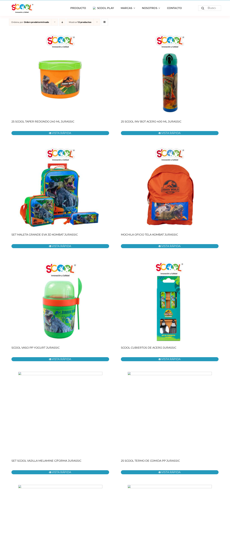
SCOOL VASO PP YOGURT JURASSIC (35, 347)
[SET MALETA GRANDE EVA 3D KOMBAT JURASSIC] (60, 188)
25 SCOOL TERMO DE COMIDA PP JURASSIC (150, 460)
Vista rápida (61, 133)
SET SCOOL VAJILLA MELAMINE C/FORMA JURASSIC (46, 460)
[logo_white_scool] (21, 4)
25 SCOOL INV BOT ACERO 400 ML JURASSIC (151, 121)
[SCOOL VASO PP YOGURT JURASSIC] (60, 301)
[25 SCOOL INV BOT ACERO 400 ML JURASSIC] (169, 75)
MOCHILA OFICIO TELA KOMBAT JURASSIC (149, 234)
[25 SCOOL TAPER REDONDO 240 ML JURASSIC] (60, 75)
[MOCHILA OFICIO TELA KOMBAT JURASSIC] (169, 188)
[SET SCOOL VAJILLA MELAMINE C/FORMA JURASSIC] (60, 414)
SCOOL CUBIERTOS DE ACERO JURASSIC (148, 347)
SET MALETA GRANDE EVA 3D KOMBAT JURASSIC (44, 234)
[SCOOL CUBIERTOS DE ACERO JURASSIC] (169, 301)
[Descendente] (62, 22)
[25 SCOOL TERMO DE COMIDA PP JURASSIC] (169, 414)
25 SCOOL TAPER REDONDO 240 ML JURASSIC (42, 121)
